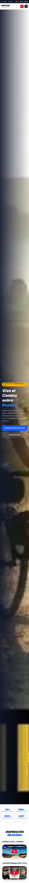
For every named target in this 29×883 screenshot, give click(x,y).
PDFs (4, 1)
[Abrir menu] (26, 6)
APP (11, 1)
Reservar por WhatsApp (14, 428)
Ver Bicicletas (14, 435)
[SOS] (22, 6)
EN (27, 1)
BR (22, 1)
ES (18, 1)
